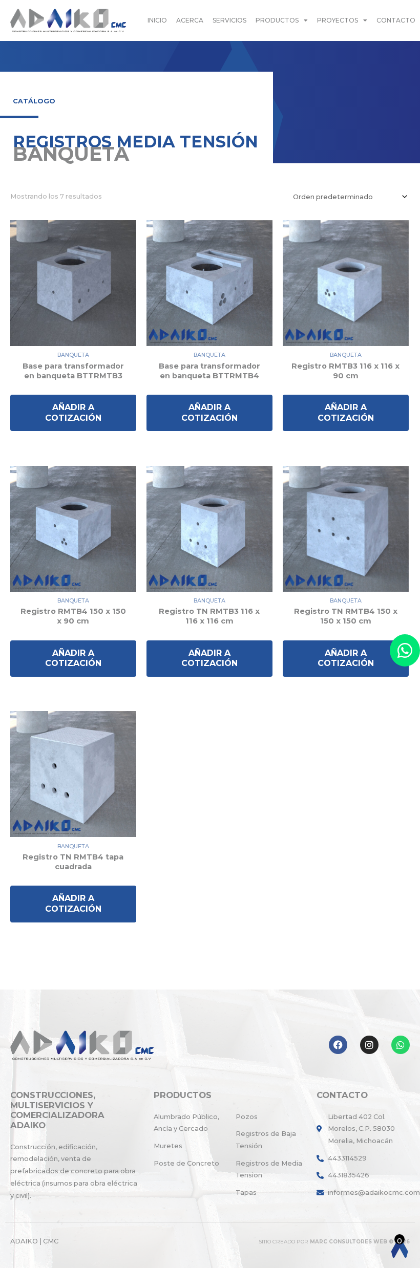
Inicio (157, 20)
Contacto (395, 20)
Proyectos (337, 20)
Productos (277, 20)
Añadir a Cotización (73, 412)
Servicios (229, 20)
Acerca (189, 20)
